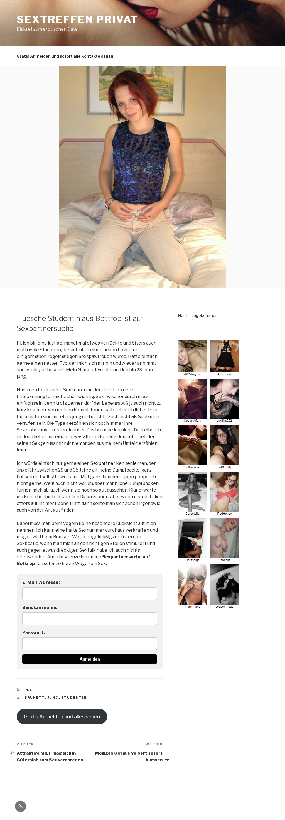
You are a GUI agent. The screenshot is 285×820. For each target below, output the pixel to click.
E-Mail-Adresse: (41, 582)
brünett (34, 697)
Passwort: (33, 632)
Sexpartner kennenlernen (118, 463)
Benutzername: (40, 607)
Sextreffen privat (78, 19)
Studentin (74, 697)
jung (53, 697)
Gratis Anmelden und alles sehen (62, 717)
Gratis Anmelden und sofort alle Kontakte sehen (65, 56)
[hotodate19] (209, 606)
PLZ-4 (31, 690)
